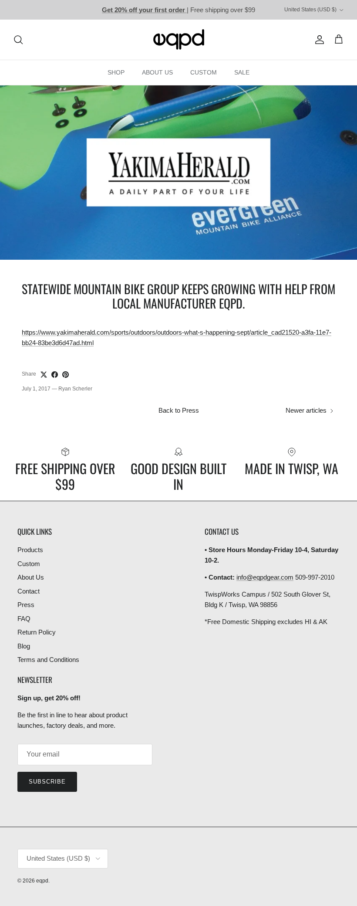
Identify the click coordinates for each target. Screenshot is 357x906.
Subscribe (47, 781)
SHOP (116, 72)
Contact (28, 591)
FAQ (23, 618)
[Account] (318, 39)
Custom (28, 563)
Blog (23, 646)
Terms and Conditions (48, 659)
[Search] (18, 39)
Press (25, 604)
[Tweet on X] (43, 374)
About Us (30, 577)
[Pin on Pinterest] (65, 374)
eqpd (42, 881)
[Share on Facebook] (54, 374)
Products (30, 549)
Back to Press (178, 410)
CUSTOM (203, 72)
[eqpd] (179, 39)
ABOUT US (157, 72)
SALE (241, 72)
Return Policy (36, 632)
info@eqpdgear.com (264, 577)
